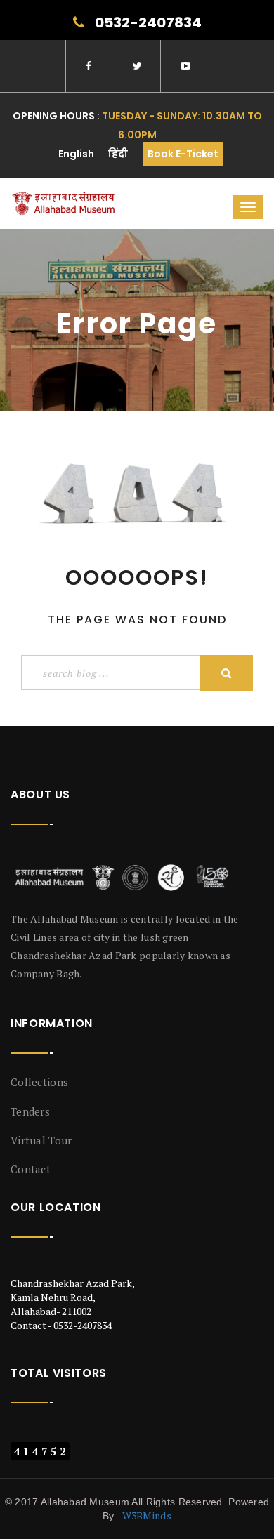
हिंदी (118, 154)
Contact (31, 1169)
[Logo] (125, 878)
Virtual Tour (41, 1140)
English (76, 154)
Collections (39, 1082)
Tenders (30, 1111)
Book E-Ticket (183, 154)
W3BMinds (146, 1515)
